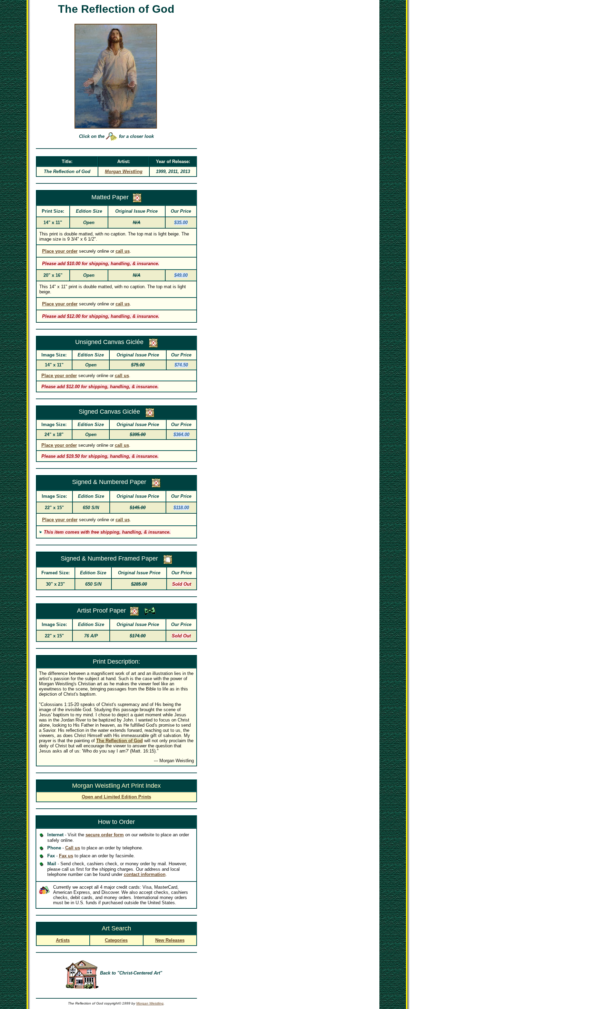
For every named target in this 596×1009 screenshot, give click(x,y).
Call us (72, 847)
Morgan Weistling (149, 1003)
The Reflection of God (119, 740)
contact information (145, 874)
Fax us (66, 855)
